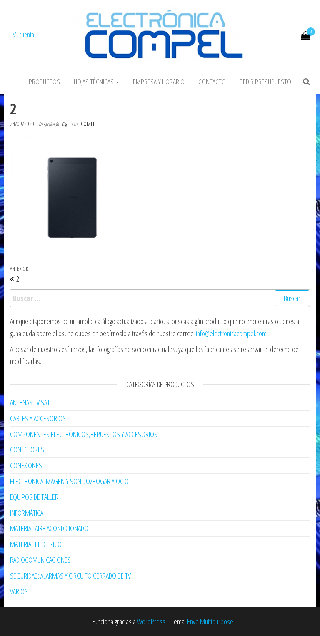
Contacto (212, 82)
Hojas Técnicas (94, 82)
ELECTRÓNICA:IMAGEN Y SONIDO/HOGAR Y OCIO (69, 481)
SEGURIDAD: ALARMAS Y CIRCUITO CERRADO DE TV (70, 576)
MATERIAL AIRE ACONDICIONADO (49, 528)
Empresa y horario (159, 82)
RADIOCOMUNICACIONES (40, 560)
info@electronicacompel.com (231, 333)
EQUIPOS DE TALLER (34, 497)
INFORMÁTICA (26, 513)
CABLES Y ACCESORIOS (38, 418)
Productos (44, 82)
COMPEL (89, 124)
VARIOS (19, 591)
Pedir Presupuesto (265, 82)
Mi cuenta (23, 34)
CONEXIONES (26, 465)
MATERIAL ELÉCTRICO (36, 544)
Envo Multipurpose (210, 621)
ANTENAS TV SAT (30, 402)
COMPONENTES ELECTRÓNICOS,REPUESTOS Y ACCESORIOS (84, 434)
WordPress (151, 621)
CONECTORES (27, 450)
